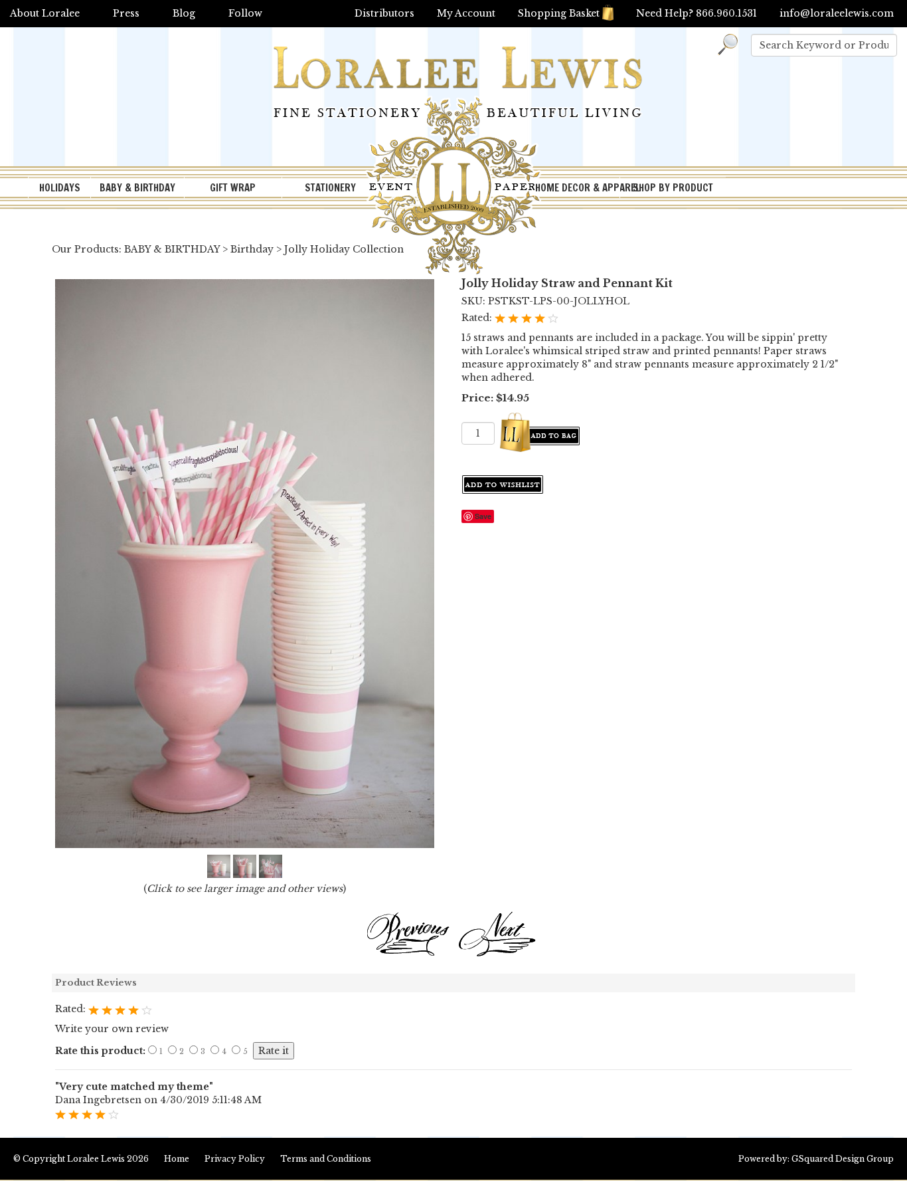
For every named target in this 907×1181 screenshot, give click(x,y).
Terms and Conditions (325, 1159)
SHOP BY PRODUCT (673, 188)
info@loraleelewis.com (837, 13)
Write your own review (112, 1029)
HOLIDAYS (59, 188)
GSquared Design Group (842, 1159)
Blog (184, 13)
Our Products (85, 249)
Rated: (478, 318)
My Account (466, 13)
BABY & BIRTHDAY (137, 188)
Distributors (384, 13)
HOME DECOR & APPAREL (577, 188)
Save (483, 516)
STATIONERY (330, 188)
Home (176, 1159)
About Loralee (45, 13)
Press (126, 13)
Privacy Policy (235, 1159)
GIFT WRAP (233, 188)
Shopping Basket (559, 13)
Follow (245, 13)
